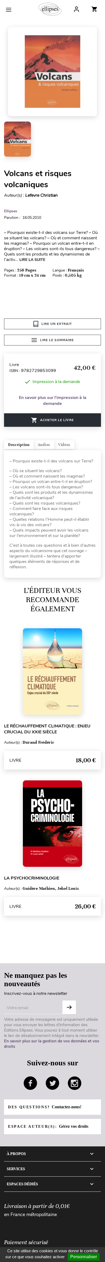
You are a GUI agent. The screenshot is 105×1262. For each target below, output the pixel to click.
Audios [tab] (44, 444)
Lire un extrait (56, 324)
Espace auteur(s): (48, 1126)
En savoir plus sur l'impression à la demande (52, 401)
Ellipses (10, 211)
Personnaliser (83, 1256)
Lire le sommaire (57, 340)
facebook (30, 1083)
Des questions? (44, 1107)
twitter (52, 1083)
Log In (76, 9)
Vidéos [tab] (64, 444)
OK (69, 1007)
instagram (74, 1083)
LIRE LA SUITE (32, 259)
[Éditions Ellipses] (49, 9)
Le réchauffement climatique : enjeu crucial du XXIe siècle (47, 729)
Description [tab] (19, 444)
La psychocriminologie (31, 878)
